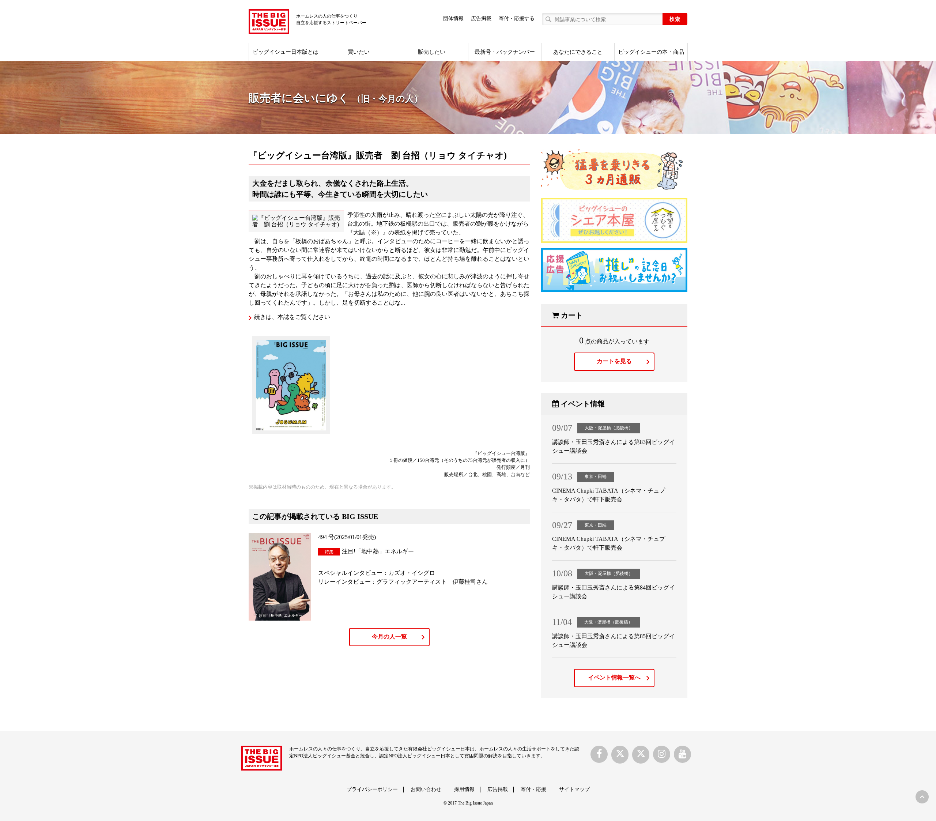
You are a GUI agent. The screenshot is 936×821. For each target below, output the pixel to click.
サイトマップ (574, 789)
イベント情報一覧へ (614, 677)
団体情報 (453, 18)
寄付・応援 (533, 789)
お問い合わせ (426, 789)
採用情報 (464, 789)
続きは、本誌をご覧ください (292, 317)
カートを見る (614, 361)
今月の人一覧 (389, 636)
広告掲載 (481, 18)
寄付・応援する (517, 18)
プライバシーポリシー (372, 789)
